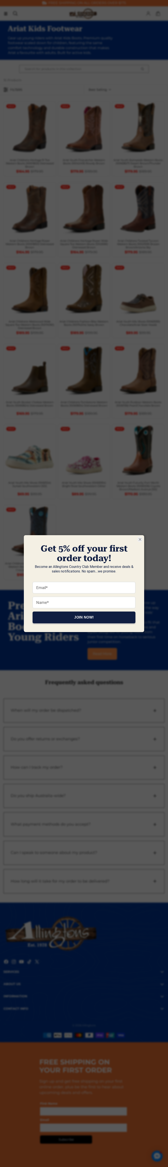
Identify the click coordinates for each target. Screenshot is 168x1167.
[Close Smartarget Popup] (140, 539)
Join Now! (84, 617)
